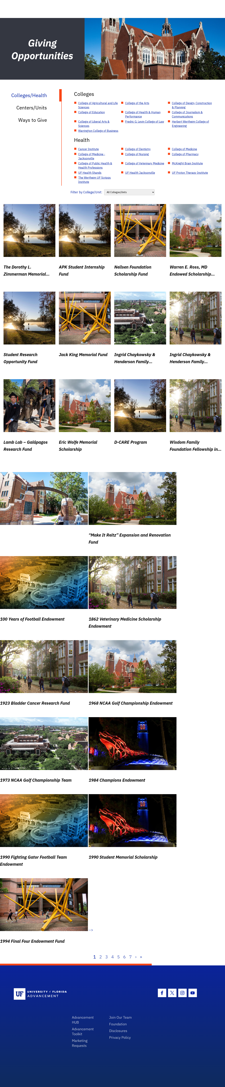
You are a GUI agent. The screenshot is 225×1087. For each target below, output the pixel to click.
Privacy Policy (120, 1037)
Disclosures (118, 1030)
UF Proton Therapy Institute (190, 172)
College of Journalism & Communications (187, 114)
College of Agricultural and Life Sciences (98, 105)
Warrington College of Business (98, 131)
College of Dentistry (138, 149)
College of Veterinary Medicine (144, 163)
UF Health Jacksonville (140, 172)
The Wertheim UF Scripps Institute (94, 180)
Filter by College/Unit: (86, 192)
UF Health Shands (89, 172)
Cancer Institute (88, 149)
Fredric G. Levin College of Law (144, 121)
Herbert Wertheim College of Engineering (190, 124)
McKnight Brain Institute (187, 163)
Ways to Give (32, 120)
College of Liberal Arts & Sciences (94, 124)
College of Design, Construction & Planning (192, 105)
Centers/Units (31, 107)
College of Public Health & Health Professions (95, 165)
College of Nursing (137, 154)
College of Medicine (184, 149)
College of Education (91, 112)
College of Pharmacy (185, 154)
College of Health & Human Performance (142, 114)
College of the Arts (137, 103)
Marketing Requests (80, 1043)
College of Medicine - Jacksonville (91, 156)
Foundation (118, 1024)
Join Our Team (120, 1017)
